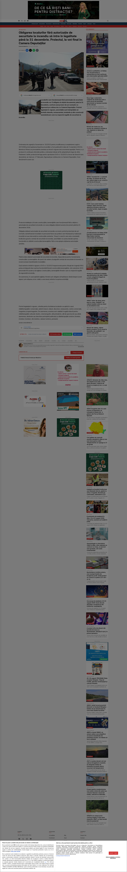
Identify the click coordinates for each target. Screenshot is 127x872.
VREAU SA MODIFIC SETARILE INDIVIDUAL (113, 857)
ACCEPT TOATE (113, 853)
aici (45, 862)
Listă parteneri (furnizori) (63, 855)
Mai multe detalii (15, 851)
